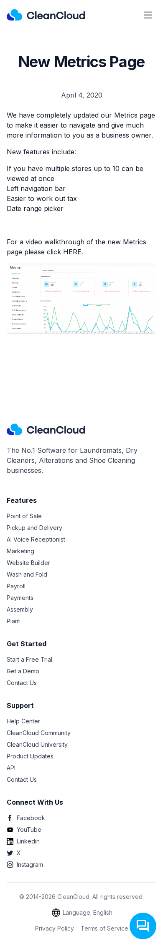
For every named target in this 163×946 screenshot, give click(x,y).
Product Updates (30, 756)
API (11, 767)
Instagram (30, 864)
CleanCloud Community (39, 732)
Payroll (16, 586)
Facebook (31, 817)
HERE (72, 252)
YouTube (29, 829)
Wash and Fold (27, 574)
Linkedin (28, 841)
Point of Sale (24, 515)
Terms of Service (104, 928)
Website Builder (28, 562)
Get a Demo (23, 671)
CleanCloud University (37, 744)
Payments (20, 597)
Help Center (23, 721)
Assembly (20, 609)
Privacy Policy (54, 928)
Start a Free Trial (29, 659)
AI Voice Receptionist (36, 539)
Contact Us (22, 682)
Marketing (20, 551)
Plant (13, 621)
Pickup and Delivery (34, 527)
